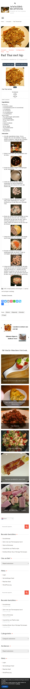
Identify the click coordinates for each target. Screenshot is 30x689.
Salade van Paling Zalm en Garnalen (15, 510)
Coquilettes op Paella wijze (11, 548)
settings (18, 684)
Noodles (22, 312)
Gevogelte (3, 50)
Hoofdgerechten (20, 50)
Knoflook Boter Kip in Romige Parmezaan (15, 552)
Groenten (11, 50)
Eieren (8, 312)
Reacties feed (7, 581)
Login (4, 575)
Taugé (4, 315)
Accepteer (5, 686)
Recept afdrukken (21, 64)
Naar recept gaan (8, 64)
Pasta (2, 51)
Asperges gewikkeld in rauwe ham (15, 479)
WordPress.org (7, 585)
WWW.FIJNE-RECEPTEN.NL (16, 7)
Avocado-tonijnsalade (15, 448)
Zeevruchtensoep (8, 545)
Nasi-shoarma (15, 426)
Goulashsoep (6, 538)
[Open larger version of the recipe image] (15, 68)
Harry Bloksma (5, 59)
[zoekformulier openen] (15, 3)
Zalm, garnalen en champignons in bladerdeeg (15, 403)
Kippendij (14, 312)
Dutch (5, 518)
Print (15, 87)
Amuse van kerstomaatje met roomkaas (15, 381)
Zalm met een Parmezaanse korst (13, 542)
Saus (7, 51)
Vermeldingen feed (8, 578)
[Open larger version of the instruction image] (16, 142)
